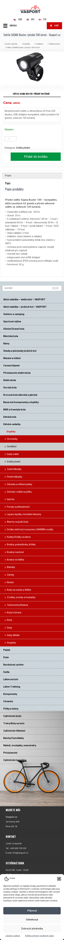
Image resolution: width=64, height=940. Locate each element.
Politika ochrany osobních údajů (39, 936)
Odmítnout (32, 919)
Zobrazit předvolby (32, 928)
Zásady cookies (12, 936)
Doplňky (26, 44)
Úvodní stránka (11, 44)
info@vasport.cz (20, 853)
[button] (59, 878)
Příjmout (32, 910)
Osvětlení (39, 44)
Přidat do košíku (35, 157)
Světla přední (54, 44)
